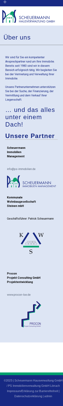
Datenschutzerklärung (28, 396)
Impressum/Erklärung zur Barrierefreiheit (32, 391)
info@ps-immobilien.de (21, 169)
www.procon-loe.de (19, 294)
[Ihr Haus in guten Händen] (28, 21)
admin (48, 396)
